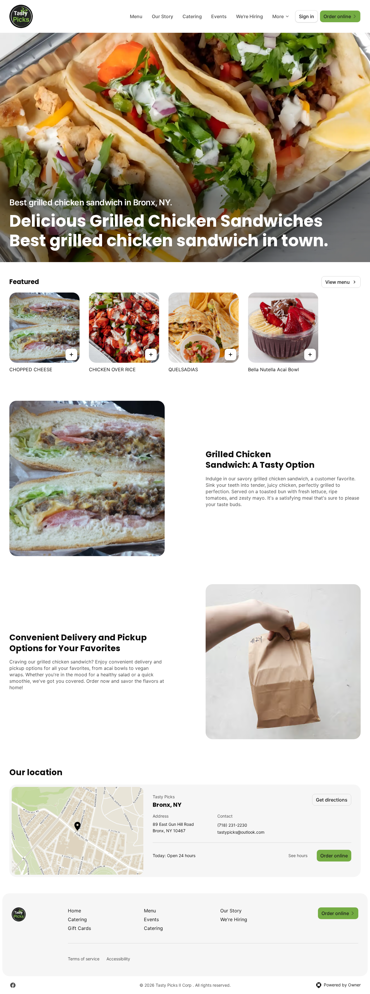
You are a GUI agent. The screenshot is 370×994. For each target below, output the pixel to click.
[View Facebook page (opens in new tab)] (12, 985)
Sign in (306, 16)
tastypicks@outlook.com (240, 832)
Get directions (331, 800)
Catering (192, 16)
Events (219, 16)
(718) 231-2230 (232, 825)
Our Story (162, 16)
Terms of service (83, 958)
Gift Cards (79, 928)
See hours (297, 855)
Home (74, 911)
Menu (136, 16)
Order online (334, 856)
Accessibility (118, 958)
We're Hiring (249, 16)
